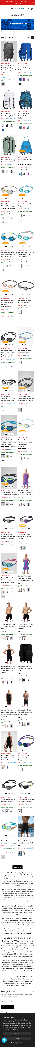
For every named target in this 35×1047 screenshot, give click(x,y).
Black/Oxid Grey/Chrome (7, 811)
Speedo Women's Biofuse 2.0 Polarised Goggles (26, 800)
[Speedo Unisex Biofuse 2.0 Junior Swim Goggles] (9, 826)
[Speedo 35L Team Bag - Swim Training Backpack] (9, 99)
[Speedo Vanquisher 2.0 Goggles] (26, 189)
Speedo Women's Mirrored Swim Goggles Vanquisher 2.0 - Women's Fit (25, 443)
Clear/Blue (3, 857)
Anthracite (24, 174)
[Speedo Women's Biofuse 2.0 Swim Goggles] (9, 563)
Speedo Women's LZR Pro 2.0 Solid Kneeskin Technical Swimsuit (8, 758)
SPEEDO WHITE (3, 125)
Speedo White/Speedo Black (7, 171)
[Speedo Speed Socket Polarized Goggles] (26, 336)
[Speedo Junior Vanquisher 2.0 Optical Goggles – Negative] (9, 381)
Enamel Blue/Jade (20, 215)
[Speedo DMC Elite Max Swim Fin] (26, 145)
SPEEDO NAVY (11, 125)
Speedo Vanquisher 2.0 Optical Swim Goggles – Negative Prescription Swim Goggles (8, 354)
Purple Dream (24, 458)
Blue (20, 174)
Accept (17, 1034)
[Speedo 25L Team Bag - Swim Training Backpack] (9, 145)
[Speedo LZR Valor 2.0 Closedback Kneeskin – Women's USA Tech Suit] (26, 478)
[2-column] (32, 37)
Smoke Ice (3, 320)
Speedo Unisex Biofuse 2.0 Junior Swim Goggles (8, 842)
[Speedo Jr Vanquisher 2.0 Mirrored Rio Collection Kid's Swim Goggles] (9, 237)
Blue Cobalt (3, 266)
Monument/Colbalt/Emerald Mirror (11, 218)
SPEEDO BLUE (3, 130)
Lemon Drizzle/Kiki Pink (11, 852)
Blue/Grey (20, 462)
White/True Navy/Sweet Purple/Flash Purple (20, 548)
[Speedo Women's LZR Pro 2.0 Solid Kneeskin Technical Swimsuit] (9, 741)
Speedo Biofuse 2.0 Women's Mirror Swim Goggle (24, 536)
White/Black (20, 312)
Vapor (3, 316)
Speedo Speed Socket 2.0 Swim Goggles (24, 301)
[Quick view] (12, 59)
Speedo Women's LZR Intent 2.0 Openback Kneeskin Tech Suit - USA (25, 578)
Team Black (3, 767)
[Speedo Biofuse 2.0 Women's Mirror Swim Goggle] (26, 519)
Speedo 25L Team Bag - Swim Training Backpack (8, 161)
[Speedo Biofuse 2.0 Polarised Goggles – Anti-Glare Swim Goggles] (9, 519)
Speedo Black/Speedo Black (11, 171)
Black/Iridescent (24, 590)
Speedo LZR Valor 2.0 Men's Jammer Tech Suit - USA (25, 668)
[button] (32, 9)
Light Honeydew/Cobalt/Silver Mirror (24, 548)
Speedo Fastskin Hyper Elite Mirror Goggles (8, 800)
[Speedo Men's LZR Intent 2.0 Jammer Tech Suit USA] (9, 611)
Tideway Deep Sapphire (20, 127)
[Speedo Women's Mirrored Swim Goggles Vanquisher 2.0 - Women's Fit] (26, 425)
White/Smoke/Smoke (20, 362)
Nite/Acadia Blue (24, 853)
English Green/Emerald (7, 456)
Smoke (24, 215)
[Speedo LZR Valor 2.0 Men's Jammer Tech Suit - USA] (26, 653)
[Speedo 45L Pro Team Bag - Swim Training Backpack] (26, 51)
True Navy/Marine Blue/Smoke (7, 592)
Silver (3, 270)
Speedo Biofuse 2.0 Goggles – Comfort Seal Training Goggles (8, 442)
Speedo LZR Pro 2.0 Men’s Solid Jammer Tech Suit (25, 843)
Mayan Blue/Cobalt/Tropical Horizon (24, 769)
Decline (17, 1038)
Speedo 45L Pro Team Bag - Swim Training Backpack (25, 68)
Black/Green (24, 266)
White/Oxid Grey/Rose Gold (11, 811)
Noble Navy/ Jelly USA (7, 682)
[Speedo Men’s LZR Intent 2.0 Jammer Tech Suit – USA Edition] (26, 611)
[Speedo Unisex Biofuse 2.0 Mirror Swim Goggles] (9, 478)
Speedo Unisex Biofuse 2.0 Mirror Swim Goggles (9, 493)
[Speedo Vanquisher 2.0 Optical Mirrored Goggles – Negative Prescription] (26, 381)
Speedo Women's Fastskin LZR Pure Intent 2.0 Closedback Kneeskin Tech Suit (9, 713)
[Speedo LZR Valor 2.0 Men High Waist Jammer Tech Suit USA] (26, 697)
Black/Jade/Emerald (7, 218)
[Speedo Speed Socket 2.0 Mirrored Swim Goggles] (9, 285)
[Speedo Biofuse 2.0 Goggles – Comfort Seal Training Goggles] (9, 425)
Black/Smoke (3, 460)
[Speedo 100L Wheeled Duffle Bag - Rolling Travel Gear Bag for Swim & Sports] (9, 51)
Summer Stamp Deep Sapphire (28, 127)
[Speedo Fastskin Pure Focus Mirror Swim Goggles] (26, 741)
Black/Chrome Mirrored (7, 504)
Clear (20, 220)
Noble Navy (28, 504)
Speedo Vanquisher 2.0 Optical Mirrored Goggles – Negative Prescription (26, 398)
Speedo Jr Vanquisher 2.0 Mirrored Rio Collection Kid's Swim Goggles (9, 254)
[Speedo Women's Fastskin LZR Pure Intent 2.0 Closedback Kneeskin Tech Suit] (9, 697)
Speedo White (28, 79)
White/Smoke (11, 456)
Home (3, 32)
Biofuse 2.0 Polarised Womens (20, 811)
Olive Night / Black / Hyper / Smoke (3, 548)
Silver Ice (28, 458)
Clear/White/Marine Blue (11, 592)
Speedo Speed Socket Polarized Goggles (24, 352)
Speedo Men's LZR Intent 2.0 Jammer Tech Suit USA (8, 626)
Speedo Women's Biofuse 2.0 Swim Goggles (9, 579)
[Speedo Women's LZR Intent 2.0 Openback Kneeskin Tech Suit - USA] (26, 563)
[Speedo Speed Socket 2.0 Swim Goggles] (26, 285)
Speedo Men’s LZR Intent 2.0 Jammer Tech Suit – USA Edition (25, 626)
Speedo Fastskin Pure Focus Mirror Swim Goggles (24, 758)
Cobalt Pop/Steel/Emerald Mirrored (7, 316)
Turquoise (20, 266)
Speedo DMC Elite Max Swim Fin (25, 161)
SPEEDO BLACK (7, 125)
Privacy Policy (14, 1029)
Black (24, 504)
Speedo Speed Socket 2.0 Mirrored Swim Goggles (8, 302)
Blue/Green (3, 852)
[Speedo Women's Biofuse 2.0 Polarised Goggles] (26, 784)
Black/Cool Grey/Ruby (20, 769)
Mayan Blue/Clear (3, 596)
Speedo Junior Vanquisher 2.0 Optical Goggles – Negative (8, 398)
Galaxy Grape (20, 504)
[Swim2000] (17, 8)
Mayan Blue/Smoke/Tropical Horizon (3, 811)
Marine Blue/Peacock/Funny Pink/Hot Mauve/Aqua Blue (3, 592)
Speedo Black (3, 84)
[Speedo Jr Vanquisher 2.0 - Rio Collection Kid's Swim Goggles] (26, 237)
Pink (28, 266)
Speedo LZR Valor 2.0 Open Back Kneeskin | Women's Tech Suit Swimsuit (8, 669)
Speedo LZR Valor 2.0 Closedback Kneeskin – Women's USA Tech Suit (25, 493)
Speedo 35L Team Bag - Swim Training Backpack (8, 115)
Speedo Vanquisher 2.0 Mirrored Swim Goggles (8, 205)
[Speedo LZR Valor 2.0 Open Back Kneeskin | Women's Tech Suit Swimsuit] (9, 653)
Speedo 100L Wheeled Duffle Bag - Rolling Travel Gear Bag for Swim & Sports (9, 69)
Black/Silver (11, 316)
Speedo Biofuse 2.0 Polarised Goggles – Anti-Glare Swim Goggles (9, 536)
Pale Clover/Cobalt (3, 456)
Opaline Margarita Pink (24, 127)
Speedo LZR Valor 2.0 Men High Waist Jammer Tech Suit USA (25, 712)
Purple (28, 174)
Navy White (7, 266)
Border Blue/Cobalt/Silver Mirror (11, 504)
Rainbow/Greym (3, 218)
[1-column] (28, 37)
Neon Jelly (24, 79)
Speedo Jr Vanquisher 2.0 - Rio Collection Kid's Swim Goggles (26, 254)
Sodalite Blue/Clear (11, 366)
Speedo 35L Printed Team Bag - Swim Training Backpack (26, 116)
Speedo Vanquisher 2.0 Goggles (25, 205)
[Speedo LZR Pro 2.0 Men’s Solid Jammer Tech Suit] (26, 826)
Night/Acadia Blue (7, 767)
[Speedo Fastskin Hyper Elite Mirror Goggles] (9, 784)
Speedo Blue (20, 79)
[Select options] (6, 59)
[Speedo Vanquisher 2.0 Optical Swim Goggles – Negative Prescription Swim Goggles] (9, 336)
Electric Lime (3, 504)
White (28, 215)
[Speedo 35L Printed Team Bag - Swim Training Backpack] (26, 99)
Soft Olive (3, 171)
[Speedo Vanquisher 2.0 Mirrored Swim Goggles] (9, 189)
